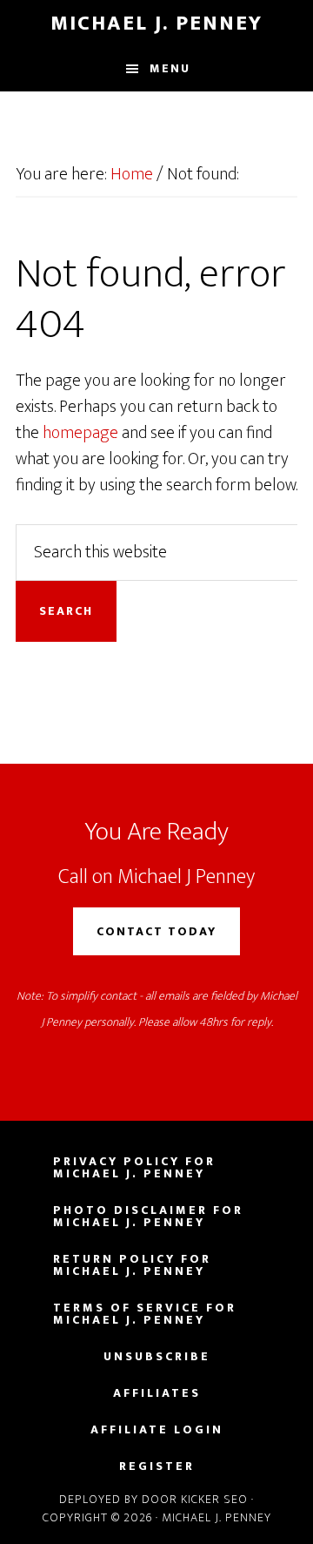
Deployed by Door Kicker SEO (153, 1499)
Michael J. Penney (156, 23)
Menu (170, 68)
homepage (80, 433)
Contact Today (156, 931)
